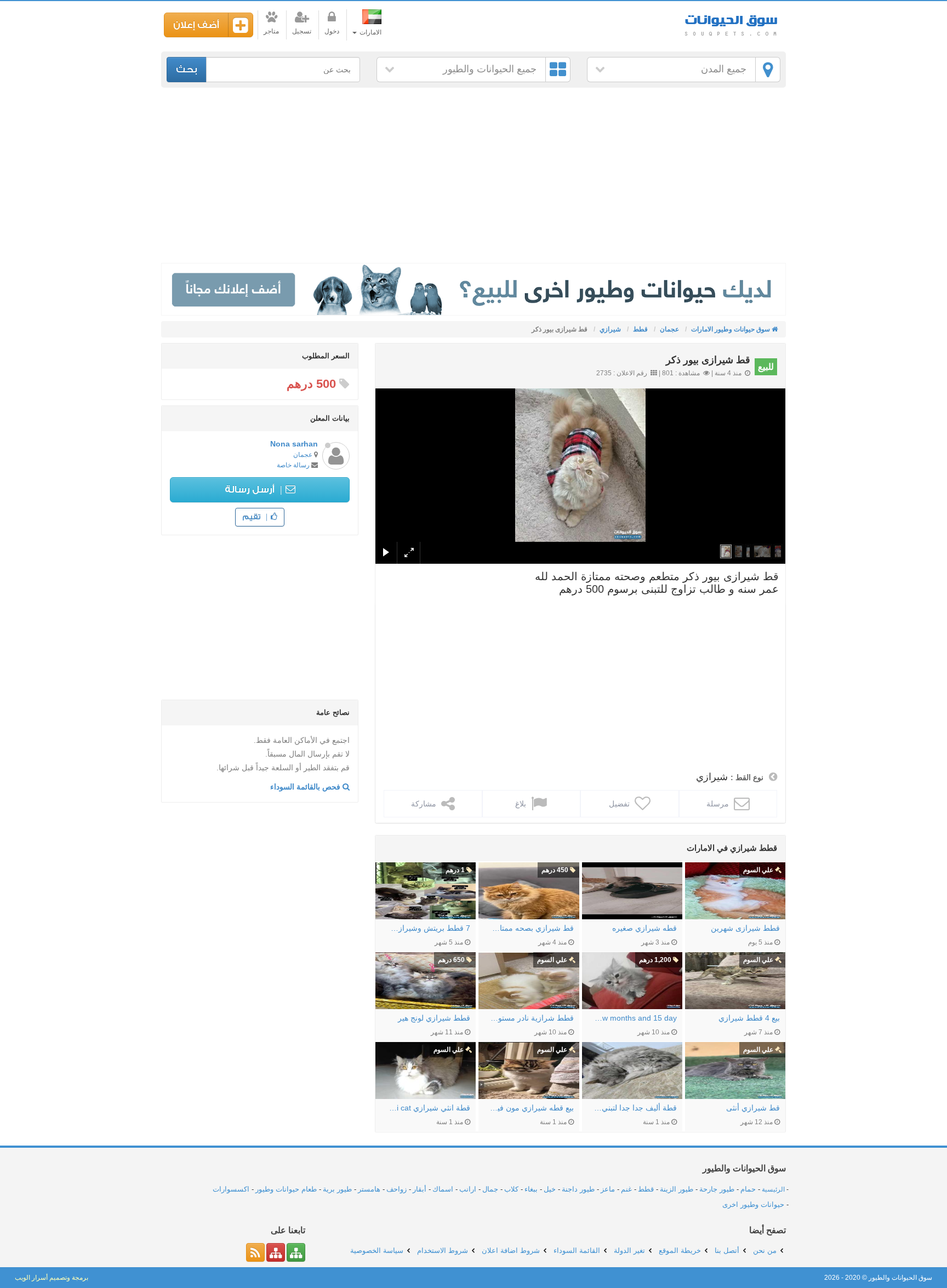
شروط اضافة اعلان (511, 1250)
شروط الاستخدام (442, 1250)
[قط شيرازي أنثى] (735, 1070)
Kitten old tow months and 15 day (635, 1018)
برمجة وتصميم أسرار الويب (51, 1277)
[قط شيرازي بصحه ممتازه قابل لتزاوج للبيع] (528, 890)
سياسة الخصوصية (376, 1250)
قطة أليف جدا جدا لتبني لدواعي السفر (635, 1107)
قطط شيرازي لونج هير (434, 1018)
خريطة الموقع (680, 1250)
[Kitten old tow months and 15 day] (632, 980)
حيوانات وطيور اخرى (753, 1204)
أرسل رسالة (251, 489)
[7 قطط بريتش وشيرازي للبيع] (425, 890)
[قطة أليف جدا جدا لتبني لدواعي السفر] (632, 1070)
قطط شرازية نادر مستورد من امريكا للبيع (531, 1018)
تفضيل (620, 803)
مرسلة (718, 803)
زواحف (396, 1189)
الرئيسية (773, 1189)
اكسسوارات (231, 1189)
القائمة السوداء (577, 1250)
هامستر (369, 1189)
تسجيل (301, 31)
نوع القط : (747, 777)
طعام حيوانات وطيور (286, 1189)
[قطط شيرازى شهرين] (735, 890)
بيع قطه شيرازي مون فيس (531, 1107)
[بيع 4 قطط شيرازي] (735, 980)
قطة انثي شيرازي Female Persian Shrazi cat (428, 1107)
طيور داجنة (578, 1189)
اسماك (442, 1189)
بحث (186, 69)
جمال (490, 1189)
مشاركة (424, 803)
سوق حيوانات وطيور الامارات (731, 22)
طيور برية (337, 1189)
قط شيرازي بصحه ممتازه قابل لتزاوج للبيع (531, 928)
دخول (331, 31)
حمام (748, 1189)
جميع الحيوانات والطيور (490, 69)
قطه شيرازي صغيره (644, 928)
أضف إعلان (196, 25)
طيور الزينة (676, 1189)
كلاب (511, 1189)
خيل (550, 1189)
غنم (626, 1189)
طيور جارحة (716, 1189)
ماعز (608, 1189)
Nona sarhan (294, 443)
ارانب (467, 1189)
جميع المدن (723, 69)
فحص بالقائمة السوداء (306, 786)
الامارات (369, 32)
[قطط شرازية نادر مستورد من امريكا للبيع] (528, 980)
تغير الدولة (629, 1250)
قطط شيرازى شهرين (745, 928)
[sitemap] (296, 1252)
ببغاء (531, 1189)
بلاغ (521, 803)
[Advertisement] (473, 175)
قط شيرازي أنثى (753, 1107)
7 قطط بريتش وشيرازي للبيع (428, 928)
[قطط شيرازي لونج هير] (425, 980)
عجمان (302, 455)
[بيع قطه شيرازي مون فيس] (528, 1070)
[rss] (255, 1252)
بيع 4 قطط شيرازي (749, 1018)
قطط (646, 1189)
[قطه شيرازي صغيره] (632, 890)
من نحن (765, 1250)
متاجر (271, 31)
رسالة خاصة (293, 465)
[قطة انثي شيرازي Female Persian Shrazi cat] (425, 1070)
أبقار (419, 1189)
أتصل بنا (727, 1250)
